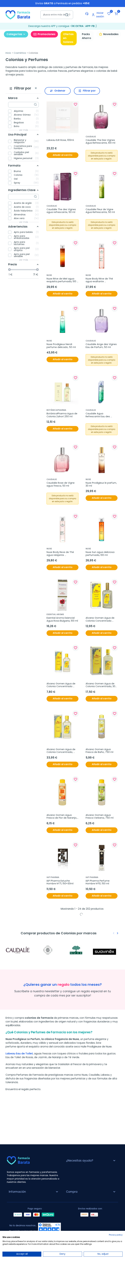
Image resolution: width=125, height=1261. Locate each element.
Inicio (8, 53)
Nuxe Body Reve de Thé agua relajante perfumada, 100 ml (61, 553)
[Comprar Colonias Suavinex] (106, 950)
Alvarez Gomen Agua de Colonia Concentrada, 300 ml (101, 685)
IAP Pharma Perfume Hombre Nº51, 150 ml (98, 882)
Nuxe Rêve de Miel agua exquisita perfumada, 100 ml (62, 280)
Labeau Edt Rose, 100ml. (60, 140)
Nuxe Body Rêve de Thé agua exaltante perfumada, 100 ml (100, 280)
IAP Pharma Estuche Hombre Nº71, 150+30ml (60, 882)
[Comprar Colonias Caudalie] (19, 950)
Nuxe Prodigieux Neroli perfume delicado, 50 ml (61, 346)
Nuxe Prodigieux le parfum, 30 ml (101, 484)
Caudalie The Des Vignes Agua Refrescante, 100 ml (101, 141)
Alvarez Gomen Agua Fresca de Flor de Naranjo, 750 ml (62, 816)
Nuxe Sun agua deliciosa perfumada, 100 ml (100, 553)
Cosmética (20, 53)
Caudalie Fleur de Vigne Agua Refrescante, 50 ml (100, 211)
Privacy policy (116, 1234)
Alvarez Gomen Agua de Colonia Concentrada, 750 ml (61, 751)
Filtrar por (89, 90)
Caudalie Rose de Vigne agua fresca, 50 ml (61, 484)
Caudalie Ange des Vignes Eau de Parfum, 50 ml (101, 346)
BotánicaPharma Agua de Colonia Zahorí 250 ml (62, 415)
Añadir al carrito (62, 155)
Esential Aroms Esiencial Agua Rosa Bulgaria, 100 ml (62, 619)
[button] (116, 13)
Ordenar (59, 90)
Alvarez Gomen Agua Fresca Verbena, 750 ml (99, 816)
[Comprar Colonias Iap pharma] (48, 950)
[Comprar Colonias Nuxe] (77, 950)
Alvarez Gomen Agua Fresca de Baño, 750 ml (99, 751)
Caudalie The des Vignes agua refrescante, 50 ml (61, 211)
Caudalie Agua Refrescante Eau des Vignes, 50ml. (98, 415)
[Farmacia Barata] (18, 14)
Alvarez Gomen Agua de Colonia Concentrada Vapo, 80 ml (61, 685)
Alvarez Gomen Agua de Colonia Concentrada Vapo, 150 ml (100, 619)
